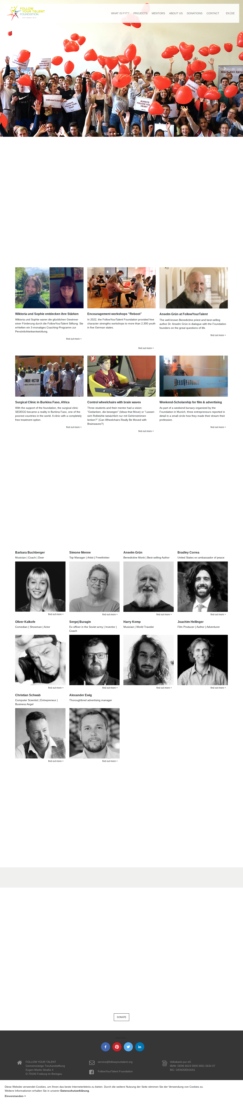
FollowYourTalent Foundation (115, 1071)
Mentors (158, 13)
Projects (140, 13)
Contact (213, 13)
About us (176, 13)
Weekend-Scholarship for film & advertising (190, 402)
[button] (18, 68)
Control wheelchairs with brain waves (114, 402)
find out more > (74, 339)
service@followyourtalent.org (115, 1061)
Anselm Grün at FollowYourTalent (183, 314)
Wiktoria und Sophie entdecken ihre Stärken (47, 314)
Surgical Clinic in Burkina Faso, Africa (42, 402)
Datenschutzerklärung (74, 1090)
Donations (194, 13)
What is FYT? (120, 13)
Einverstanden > (15, 1096)
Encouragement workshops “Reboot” (114, 314)
